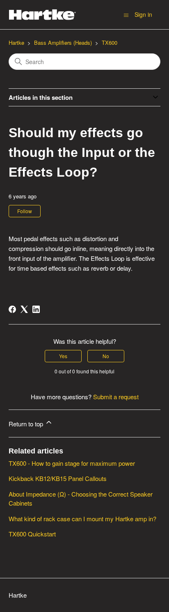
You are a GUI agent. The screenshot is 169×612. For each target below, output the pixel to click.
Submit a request (116, 396)
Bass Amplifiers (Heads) (63, 42)
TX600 (109, 42)
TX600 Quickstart (32, 533)
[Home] (42, 14)
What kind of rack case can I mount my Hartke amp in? (82, 518)
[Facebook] (12, 309)
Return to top (27, 423)
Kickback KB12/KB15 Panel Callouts (58, 478)
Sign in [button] (143, 14)
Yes (63, 355)
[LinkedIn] (36, 309)
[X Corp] (24, 309)
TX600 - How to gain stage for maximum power (72, 463)
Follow (24, 210)
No (106, 355)
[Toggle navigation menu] (126, 14)
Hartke (16, 42)
